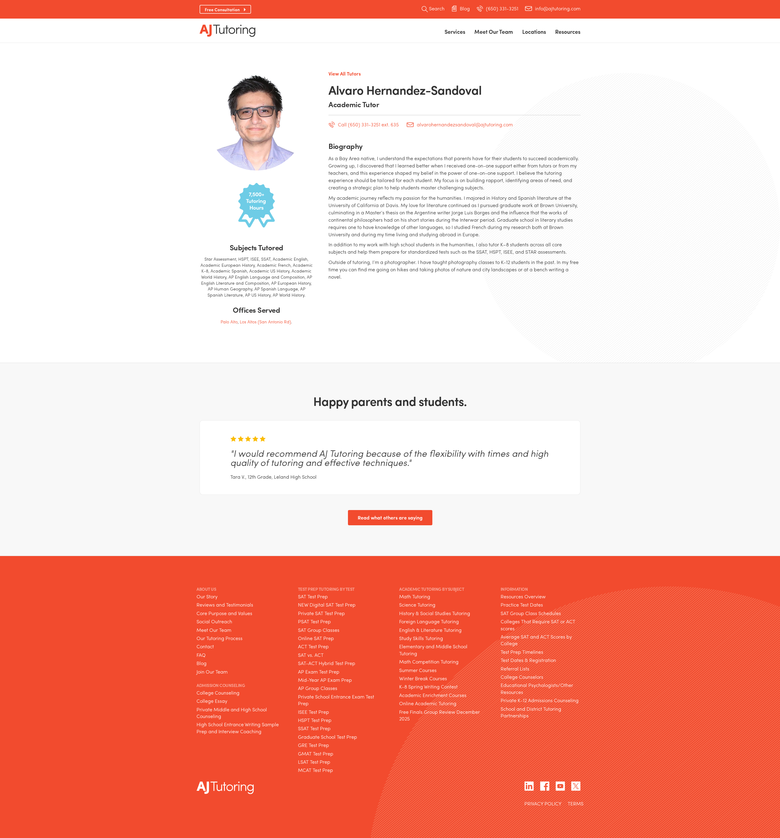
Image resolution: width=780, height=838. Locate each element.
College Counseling (218, 692)
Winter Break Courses (423, 678)
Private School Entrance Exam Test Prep (336, 700)
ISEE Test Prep (313, 711)
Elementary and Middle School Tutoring (433, 650)
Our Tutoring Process (220, 638)
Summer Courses (418, 670)
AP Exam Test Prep (318, 671)
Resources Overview (523, 596)
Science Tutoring (417, 604)
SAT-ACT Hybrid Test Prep (326, 663)
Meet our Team (493, 31)
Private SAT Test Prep (321, 613)
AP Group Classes (317, 688)
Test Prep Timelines (522, 651)
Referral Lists (515, 668)
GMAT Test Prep (315, 753)
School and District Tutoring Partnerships (531, 712)
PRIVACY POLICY (543, 804)
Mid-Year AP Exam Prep (325, 679)
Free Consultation (222, 9)
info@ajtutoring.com (557, 8)
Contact (205, 646)
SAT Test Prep (313, 596)
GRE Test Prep (313, 744)
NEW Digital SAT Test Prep (327, 604)
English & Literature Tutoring (430, 629)
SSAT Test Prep (314, 728)
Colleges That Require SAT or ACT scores (538, 625)
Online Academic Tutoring (427, 703)
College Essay (212, 700)
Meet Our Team (214, 629)
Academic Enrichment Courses (432, 695)
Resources (567, 31)
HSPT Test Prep (315, 720)
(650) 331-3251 (502, 8)
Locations (534, 31)
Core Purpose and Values (224, 613)
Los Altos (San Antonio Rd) (265, 322)
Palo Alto (229, 322)
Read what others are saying (390, 517)
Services (455, 31)
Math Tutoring (414, 596)
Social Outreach (214, 621)
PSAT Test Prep (314, 621)
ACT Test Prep (313, 646)
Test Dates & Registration (528, 660)
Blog (465, 8)
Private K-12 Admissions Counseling (540, 700)
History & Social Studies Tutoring (434, 613)
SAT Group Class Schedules (531, 613)
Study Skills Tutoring (421, 638)
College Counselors (522, 676)
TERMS (575, 804)
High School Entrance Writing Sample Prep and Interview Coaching (238, 727)
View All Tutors (344, 73)
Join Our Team (212, 671)
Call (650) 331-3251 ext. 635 (368, 124)
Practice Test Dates (522, 604)
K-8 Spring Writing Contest (428, 686)
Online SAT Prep (316, 638)
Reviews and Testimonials (225, 604)
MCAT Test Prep (315, 769)
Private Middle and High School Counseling (232, 713)
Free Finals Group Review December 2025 (439, 715)
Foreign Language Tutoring (429, 621)
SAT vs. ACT (311, 654)
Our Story (207, 596)
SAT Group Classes (318, 629)
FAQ (201, 654)
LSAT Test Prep (314, 761)
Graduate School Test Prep (327, 736)
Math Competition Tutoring (429, 661)
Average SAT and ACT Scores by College (536, 640)
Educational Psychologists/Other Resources (537, 688)
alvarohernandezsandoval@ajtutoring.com (465, 125)
